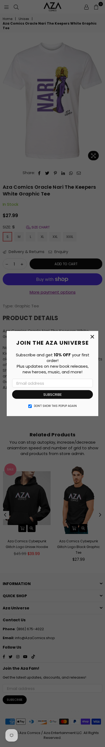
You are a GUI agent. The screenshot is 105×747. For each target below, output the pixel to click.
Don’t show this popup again (55, 406)
